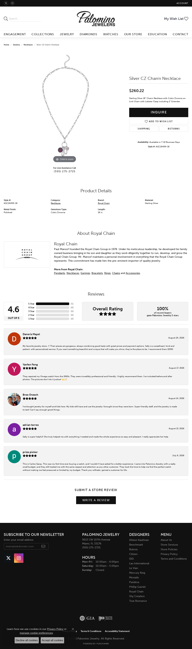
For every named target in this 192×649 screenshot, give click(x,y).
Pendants (59, 273)
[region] (64, 107)
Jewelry (67, 34)
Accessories (133, 273)
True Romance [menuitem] (138, 601)
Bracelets (97, 273)
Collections (43, 34)
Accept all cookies (52, 640)
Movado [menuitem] (134, 577)
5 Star (31, 303)
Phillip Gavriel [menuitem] (137, 586)
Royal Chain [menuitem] (136, 591)
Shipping (144, 128)
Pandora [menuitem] (134, 582)
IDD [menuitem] (131, 558)
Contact (180, 34)
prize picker (30, 452)
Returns (174, 128)
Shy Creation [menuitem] (137, 596)
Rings (107, 273)
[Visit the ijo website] (105, 618)
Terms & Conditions (91, 631)
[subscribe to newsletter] (43, 546)
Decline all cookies (27, 640)
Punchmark (103, 644)
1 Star (31, 318)
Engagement (15, 34)
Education (157, 34)
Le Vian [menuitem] (133, 568)
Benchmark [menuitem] (136, 544)
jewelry (16, 45)
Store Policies (169, 549)
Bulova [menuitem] (133, 549)
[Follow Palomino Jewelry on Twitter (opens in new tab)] (6, 3)
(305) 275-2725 (64, 171)
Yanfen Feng (30, 364)
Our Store (133, 34)
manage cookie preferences (36, 632)
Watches (110, 34)
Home (6, 45)
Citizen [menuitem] (133, 554)
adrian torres (31, 425)
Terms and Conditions (174, 558)
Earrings (85, 273)
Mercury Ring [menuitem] (137, 572)
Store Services (169, 544)
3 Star (31, 311)
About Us (166, 540)
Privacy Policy (169, 554)
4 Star (31, 307)
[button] (182, 3)
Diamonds (89, 34)
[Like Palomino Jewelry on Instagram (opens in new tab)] (12, 3)
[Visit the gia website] (87, 618)
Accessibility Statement (117, 631)
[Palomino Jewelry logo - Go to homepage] (96, 19)
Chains (116, 273)
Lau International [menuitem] (139, 563)
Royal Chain (104, 203)
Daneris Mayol (31, 334)
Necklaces (28, 45)
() (72, 303)
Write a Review (96, 500)
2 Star (31, 315)
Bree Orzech (30, 394)
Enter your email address (18, 539)
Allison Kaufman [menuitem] (139, 540)
